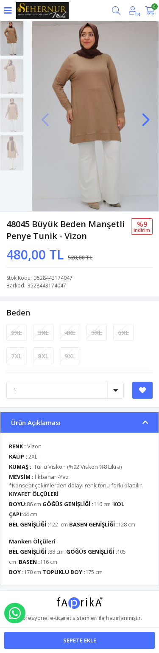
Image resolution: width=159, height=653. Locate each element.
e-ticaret (60, 618)
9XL (69, 356)
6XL (123, 332)
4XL (69, 332)
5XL (96, 332)
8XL (43, 356)
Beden (18, 312)
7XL (16, 356)
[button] (145, 115)
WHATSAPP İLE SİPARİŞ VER (14, 613)
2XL (16, 332)
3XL (43, 332)
